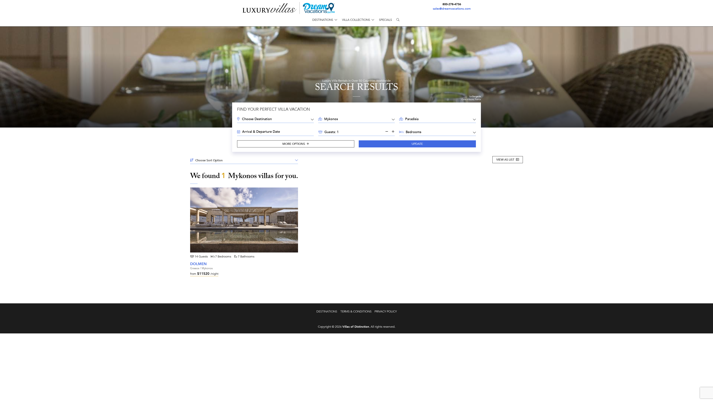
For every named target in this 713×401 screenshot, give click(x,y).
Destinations (326, 311)
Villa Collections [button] (356, 20)
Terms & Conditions (356, 311)
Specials (385, 20)
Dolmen (198, 263)
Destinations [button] (322, 20)
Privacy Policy (386, 311)
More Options (294, 144)
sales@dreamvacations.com (452, 9)
